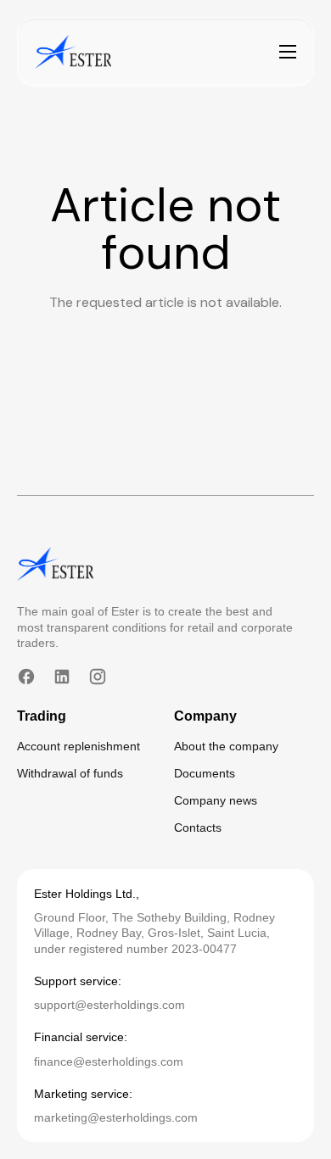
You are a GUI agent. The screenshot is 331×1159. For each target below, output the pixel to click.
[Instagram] (97, 676)
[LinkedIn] (62, 676)
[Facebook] (26, 676)
